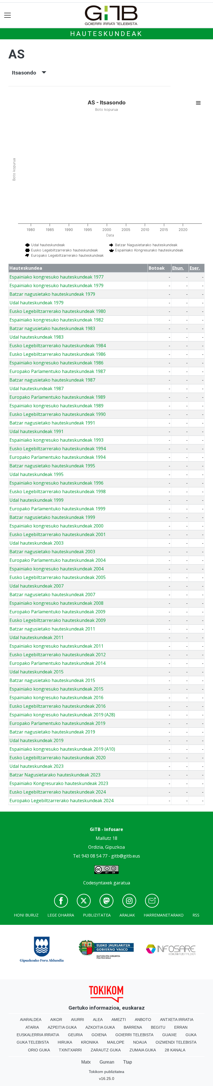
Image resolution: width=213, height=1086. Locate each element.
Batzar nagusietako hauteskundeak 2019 (52, 732)
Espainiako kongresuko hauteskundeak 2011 (56, 646)
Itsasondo (27, 73)
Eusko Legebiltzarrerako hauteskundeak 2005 (57, 577)
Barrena (133, 1027)
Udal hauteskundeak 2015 (36, 672)
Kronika (89, 1042)
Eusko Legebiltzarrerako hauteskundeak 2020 (57, 758)
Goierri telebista (134, 1035)
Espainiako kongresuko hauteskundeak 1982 (56, 320)
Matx (86, 1062)
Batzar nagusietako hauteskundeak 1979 (52, 294)
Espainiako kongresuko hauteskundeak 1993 (56, 440)
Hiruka (65, 1042)
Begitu (158, 1027)
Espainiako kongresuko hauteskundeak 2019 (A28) (62, 715)
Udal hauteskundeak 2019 (36, 740)
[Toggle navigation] (8, 15)
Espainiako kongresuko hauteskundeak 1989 (56, 406)
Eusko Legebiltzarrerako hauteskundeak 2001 (57, 534)
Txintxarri (70, 1050)
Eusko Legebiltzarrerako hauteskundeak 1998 (57, 491)
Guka (191, 1035)
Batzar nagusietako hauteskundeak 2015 (52, 680)
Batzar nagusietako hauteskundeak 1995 (52, 466)
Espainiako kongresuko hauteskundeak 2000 (56, 526)
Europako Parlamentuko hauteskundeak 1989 (57, 397)
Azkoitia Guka (100, 1027)
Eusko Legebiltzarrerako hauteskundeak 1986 (57, 354)
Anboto (143, 1019)
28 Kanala (175, 1050)
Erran (180, 1027)
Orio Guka (39, 1050)
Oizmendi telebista (176, 1042)
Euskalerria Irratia (38, 1035)
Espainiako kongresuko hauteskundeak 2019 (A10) (62, 749)
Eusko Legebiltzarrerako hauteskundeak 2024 (57, 792)
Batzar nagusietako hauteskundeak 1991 (52, 423)
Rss (195, 915)
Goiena (99, 1035)
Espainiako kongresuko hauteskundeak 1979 (56, 285)
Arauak (127, 915)
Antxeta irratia (176, 1019)
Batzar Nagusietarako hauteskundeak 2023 (54, 775)
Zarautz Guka (106, 1050)
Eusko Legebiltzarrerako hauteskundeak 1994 (57, 449)
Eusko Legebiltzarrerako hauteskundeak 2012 (57, 655)
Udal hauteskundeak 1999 (36, 500)
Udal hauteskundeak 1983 (36, 337)
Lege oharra (60, 915)
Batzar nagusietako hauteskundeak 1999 (52, 517)
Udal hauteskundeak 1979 (36, 303)
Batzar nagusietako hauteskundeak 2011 (52, 629)
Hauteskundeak (106, 34)
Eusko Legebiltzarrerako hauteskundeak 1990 (57, 414)
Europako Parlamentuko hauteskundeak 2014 (57, 663)
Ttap (127, 1062)
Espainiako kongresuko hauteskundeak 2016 (56, 697)
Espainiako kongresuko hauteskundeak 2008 (56, 603)
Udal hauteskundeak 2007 (36, 586)
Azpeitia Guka (62, 1027)
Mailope (115, 1042)
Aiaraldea (30, 1019)
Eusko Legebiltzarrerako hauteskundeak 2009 (57, 620)
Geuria (75, 1035)
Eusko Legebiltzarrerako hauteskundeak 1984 (57, 346)
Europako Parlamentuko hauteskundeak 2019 (57, 723)
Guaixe (169, 1035)
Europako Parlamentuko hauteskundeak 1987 (57, 371)
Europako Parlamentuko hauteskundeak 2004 (57, 560)
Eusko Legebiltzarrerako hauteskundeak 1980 (57, 311)
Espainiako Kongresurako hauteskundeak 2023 (58, 783)
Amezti (118, 1019)
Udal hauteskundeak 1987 (36, 388)
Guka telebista (33, 1042)
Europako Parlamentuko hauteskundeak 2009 (57, 612)
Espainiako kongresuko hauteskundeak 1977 (56, 277)
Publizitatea (97, 915)
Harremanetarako (164, 915)
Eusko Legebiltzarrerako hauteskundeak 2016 (57, 706)
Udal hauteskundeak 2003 (36, 543)
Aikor (56, 1019)
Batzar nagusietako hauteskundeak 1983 (52, 328)
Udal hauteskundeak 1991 (36, 431)
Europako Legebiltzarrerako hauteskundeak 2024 (61, 800)
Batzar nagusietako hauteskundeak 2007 (52, 594)
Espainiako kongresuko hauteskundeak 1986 (56, 363)
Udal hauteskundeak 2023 (36, 766)
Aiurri (77, 1019)
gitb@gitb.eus (125, 856)
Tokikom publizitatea (106, 1071)
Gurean (107, 1062)
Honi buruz (26, 915)
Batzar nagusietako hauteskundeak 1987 (52, 380)
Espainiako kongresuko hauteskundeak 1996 (56, 483)
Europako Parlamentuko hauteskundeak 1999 (57, 509)
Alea (98, 1019)
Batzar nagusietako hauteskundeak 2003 (52, 552)
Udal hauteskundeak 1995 (36, 474)
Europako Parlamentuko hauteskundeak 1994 (57, 457)
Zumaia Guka (143, 1050)
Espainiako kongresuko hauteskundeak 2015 (56, 689)
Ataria (32, 1027)
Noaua (140, 1042)
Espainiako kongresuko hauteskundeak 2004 (56, 569)
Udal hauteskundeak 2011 (36, 637)
